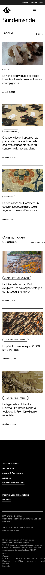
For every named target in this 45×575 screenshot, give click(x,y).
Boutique (25, 2)
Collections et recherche (13, 483)
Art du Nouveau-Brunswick (16, 278)
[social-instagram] (8, 507)
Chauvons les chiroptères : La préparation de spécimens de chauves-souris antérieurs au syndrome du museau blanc (20, 143)
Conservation (10, 131)
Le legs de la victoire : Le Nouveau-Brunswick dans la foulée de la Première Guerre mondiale (19, 410)
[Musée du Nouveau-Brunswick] (6, 10)
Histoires (8, 197)
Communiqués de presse (15, 340)
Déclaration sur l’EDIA (20, 559)
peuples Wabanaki (10, 530)
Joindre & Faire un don (12, 473)
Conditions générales (32, 559)
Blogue (39, 34)
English (40, 2)
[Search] (41, 10)
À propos (6, 478)
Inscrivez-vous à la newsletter (15, 495)
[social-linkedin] (13, 507)
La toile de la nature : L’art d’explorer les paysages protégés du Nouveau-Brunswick (22, 288)
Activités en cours (10, 463)
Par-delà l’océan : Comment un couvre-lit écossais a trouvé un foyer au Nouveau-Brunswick (20, 206)
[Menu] (34, 10)
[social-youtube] (18, 507)
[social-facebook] (3, 507)
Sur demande (8, 468)
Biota (6, 69)
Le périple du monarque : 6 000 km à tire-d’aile (21, 348)
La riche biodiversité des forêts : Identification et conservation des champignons (22, 79)
